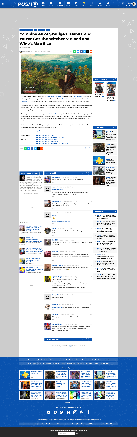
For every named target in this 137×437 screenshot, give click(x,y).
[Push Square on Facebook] (88, 412)
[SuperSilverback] (47, 270)
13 (91, 148)
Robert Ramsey (28, 51)
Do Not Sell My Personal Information (91, 419)
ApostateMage (57, 277)
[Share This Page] (122, 4)
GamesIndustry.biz (98, 424)
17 (103, 137)
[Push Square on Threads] (82, 412)
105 (103, 173)
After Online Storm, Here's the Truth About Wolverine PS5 (106, 270)
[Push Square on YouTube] (55, 412)
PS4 (36, 30)
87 (103, 183)
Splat (54, 228)
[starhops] (47, 309)
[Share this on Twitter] (84, 51)
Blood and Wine (77, 96)
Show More (68, 402)
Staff (39, 363)
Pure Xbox (41, 424)
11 (91, 304)
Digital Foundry (61, 424)
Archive (96, 363)
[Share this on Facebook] (81, 51)
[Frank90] (47, 244)
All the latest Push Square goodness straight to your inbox (68, 430)
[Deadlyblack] (47, 182)
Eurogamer (84, 424)
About (35, 363)
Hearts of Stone (53, 114)
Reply (36, 193)
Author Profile (28, 193)
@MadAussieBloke (57, 189)
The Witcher (42, 30)
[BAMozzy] (47, 256)
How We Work (47, 363)
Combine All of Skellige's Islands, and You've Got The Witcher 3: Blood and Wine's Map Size (56, 39)
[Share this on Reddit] (91, 51)
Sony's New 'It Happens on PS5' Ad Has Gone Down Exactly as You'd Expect (106, 243)
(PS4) (45, 135)
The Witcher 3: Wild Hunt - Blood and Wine (111, 99)
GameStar (65, 99)
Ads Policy (89, 363)
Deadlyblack (56, 177)
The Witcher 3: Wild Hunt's (55, 96)
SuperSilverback (57, 265)
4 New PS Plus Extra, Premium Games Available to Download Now (34, 269)
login (70, 346)
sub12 (54, 187)
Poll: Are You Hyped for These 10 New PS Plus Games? (33, 260)
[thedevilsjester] (47, 329)
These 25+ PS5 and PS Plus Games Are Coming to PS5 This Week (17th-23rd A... (106, 223)
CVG (107, 424)
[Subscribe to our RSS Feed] (48, 412)
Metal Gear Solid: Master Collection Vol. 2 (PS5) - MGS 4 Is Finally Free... (106, 263)
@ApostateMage (57, 307)
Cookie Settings (104, 363)
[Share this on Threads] (87, 51)
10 (91, 295)
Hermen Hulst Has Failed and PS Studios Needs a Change (106, 236)
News (21, 30)
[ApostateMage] (47, 281)
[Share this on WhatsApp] (74, 51)
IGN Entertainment (59, 419)
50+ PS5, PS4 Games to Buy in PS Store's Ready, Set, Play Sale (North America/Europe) (34, 250)
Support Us (56, 363)
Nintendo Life (33, 424)
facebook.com (29, 131)
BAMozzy (55, 251)
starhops (55, 304)
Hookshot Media (44, 419)
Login (126, 5)
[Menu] (3, 4)
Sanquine (55, 314)
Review (47, 141)
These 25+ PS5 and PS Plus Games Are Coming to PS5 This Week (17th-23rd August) (34, 228)
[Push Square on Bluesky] (68, 412)
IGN (78, 424)
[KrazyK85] (47, 299)
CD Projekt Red (29, 30)
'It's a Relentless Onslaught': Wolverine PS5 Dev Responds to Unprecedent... (106, 230)
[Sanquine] (47, 319)
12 (91, 314)
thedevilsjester (57, 324)
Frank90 (55, 240)
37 (103, 164)
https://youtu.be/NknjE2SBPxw (61, 221)
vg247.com (39, 131)
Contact (63, 363)
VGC (90, 424)
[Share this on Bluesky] (78, 51)
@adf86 (54, 215)
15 (103, 151)
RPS (111, 424)
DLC (48, 30)
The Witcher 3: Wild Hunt (99, 95)
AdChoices (79, 419)
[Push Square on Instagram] (75, 412)
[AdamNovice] (47, 206)
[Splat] (47, 233)
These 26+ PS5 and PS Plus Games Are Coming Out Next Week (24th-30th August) (106, 276)
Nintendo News (71, 424)
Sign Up (130, 5)
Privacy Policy (71, 363)
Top (30, 363)
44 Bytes (71, 419)
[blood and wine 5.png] (56, 74)
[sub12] (47, 191)
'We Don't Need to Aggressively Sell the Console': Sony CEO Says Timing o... (106, 256)
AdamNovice (56, 201)
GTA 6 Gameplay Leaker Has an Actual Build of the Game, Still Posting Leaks (106, 216)
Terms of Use (80, 363)
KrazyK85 (55, 295)
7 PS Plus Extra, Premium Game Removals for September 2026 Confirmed (34, 239)
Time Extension (50, 424)
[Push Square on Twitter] (62, 412)
